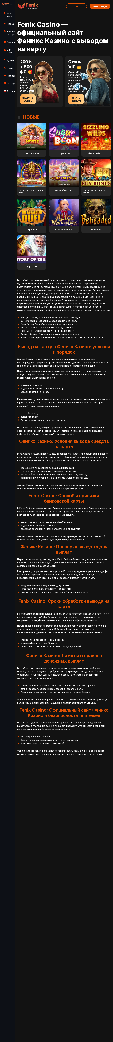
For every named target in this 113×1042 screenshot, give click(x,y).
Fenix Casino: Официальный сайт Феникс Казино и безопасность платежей (62, 337)
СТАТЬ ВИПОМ (76, 99)
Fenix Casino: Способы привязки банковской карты (49, 324)
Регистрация (99, 6)
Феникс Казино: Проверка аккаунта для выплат (47, 327)
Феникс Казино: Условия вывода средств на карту (49, 320)
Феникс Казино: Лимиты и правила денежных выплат (51, 334)
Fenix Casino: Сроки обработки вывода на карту (47, 330)
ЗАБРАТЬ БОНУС (28, 99)
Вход (76, 6)
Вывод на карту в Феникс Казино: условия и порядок (50, 317)
